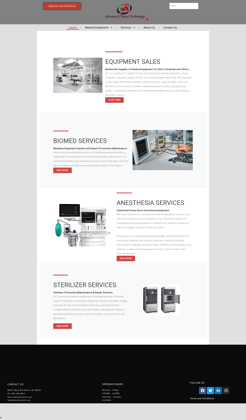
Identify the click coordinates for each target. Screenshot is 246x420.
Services (126, 27)
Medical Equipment (96, 27)
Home (72, 27)
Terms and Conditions (202, 398)
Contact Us (170, 27)
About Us (149, 27)
